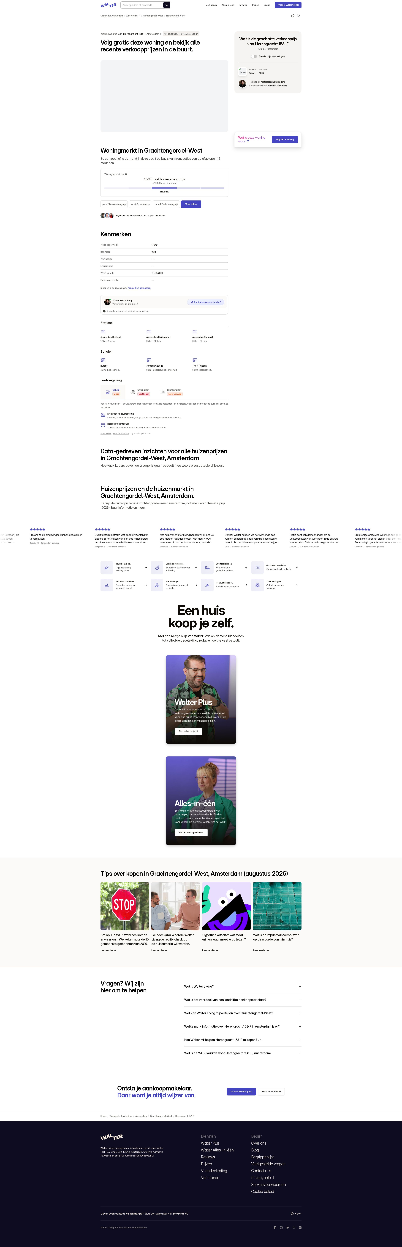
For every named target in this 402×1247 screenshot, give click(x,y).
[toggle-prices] (254, 56)
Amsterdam (132, 15)
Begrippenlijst (262, 1157)
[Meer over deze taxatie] (197, 34)
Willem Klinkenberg (277, 85)
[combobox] (146, 5)
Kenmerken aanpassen (139, 288)
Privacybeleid (262, 1177)
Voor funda (210, 1177)
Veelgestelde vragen (268, 1164)
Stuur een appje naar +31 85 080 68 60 (166, 1213)
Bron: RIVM (105, 433)
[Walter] (108, 5)
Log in (267, 5)
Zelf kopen (211, 5)
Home (103, 1116)
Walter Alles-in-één (217, 1150)
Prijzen (255, 5)
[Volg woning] (298, 16)
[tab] (112, 392)
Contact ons (261, 1170)
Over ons (258, 1143)
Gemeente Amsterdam (111, 15)
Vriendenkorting (214, 1170)
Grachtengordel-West (152, 15)
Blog (255, 1150)
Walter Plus (210, 1143)
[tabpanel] (164, 415)
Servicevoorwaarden (268, 1184)
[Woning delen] (293, 16)
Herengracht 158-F (175, 15)
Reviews (243, 5)
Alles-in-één (228, 5)
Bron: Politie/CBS (121, 433)
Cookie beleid (262, 1191)
